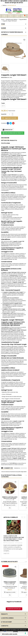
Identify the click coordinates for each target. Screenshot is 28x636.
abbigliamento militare (7, 328)
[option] (14, 538)
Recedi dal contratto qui (14, 608)
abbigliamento (5, 154)
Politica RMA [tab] (5, 143)
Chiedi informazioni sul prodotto (12, 133)
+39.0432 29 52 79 (11, 5)
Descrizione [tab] (5, 138)
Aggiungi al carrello (9, 118)
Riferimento (4, 77)
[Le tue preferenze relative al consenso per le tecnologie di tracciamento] (25, 633)
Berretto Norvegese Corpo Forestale (10, 582)
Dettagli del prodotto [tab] (9, 140)
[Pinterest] (13, 123)
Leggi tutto (6, 553)
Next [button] (25, 517)
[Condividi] (8, 123)
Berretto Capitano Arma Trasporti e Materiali (9, 497)
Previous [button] (22, 517)
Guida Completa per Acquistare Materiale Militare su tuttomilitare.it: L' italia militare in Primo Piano (14, 538)
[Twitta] (10, 123)
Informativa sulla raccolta (9, 634)
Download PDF (7, 130)
